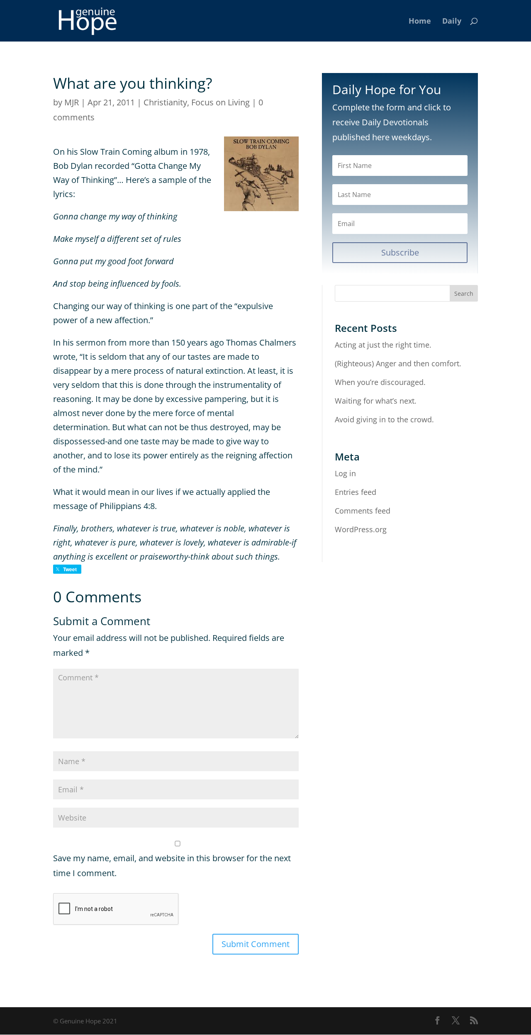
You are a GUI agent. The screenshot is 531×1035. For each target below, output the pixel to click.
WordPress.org (361, 529)
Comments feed (362, 511)
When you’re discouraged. (380, 382)
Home (420, 22)
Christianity (165, 102)
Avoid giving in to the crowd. (384, 419)
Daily (451, 22)
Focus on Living (220, 102)
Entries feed (355, 492)
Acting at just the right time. (383, 345)
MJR (71, 102)
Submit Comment (256, 944)
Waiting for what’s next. (376, 401)
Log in (345, 473)
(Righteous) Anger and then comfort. (398, 363)
